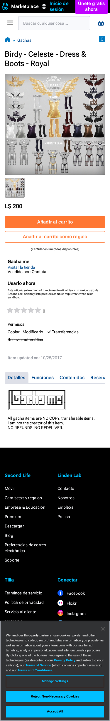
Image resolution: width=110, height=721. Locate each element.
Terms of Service (38, 665)
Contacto (66, 488)
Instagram (76, 613)
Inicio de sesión (59, 6)
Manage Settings (55, 681)
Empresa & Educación (25, 507)
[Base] (8, 40)
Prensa (63, 516)
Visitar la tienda (21, 267)
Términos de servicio (23, 593)
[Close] (103, 628)
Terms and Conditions (35, 670)
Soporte (12, 560)
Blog (9, 535)
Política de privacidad (24, 602)
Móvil (9, 488)
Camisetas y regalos (23, 497)
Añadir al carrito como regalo (55, 236)
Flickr (71, 603)
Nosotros (66, 497)
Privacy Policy (64, 660)
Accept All (55, 711)
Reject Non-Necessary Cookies (55, 696)
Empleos (65, 507)
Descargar (14, 526)
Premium (13, 516)
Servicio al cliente (20, 611)
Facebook (75, 593)
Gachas (24, 40)
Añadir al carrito (55, 222)
